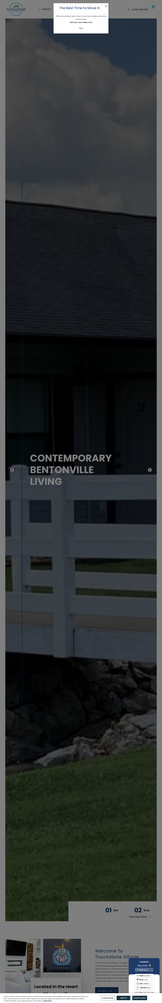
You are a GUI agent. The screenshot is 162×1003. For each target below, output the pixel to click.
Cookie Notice (47, 1001)
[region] (81, 998)
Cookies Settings (107, 998)
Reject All (123, 998)
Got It (81, 28)
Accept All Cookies (139, 998)
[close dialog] (106, 6)
